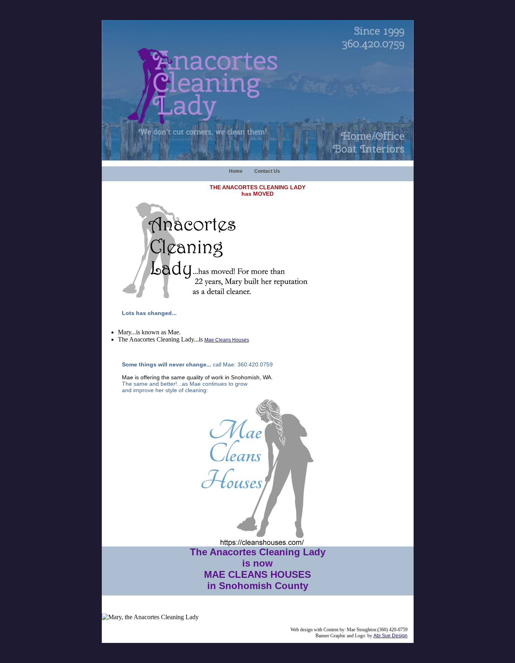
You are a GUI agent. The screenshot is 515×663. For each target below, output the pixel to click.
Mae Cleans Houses (226, 340)
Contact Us (267, 171)
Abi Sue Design (390, 635)
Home (236, 171)
